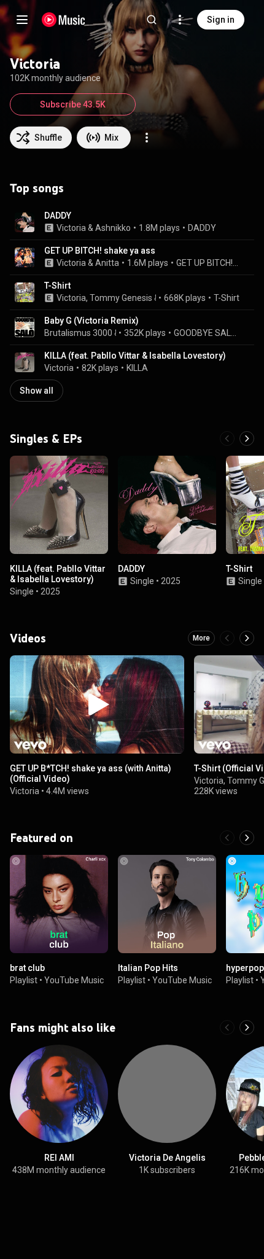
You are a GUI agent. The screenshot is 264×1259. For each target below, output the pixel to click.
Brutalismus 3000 (78, 333)
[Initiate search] (151, 19)
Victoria (71, 228)
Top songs (37, 188)
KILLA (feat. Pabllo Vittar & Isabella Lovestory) (135, 356)
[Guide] (22, 19)
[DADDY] (167, 505)
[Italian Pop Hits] (167, 904)
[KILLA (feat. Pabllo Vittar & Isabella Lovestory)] (59, 505)
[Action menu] (147, 138)
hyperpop (245, 968)
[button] (24, 222)
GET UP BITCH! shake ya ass (99, 250)
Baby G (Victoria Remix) (91, 320)
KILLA (137, 368)
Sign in (221, 20)
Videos (28, 638)
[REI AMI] (59, 1094)
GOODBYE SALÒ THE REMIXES (207, 333)
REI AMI (59, 1158)
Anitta (107, 263)
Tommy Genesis (121, 298)
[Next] (246, 438)
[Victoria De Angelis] (167, 1094)
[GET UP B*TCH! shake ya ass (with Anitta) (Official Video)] (97, 704)
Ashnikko (113, 228)
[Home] (63, 19)
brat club (27, 968)
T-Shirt (57, 285)
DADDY (57, 215)
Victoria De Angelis (167, 1158)
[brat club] (59, 904)
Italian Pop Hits (148, 968)
